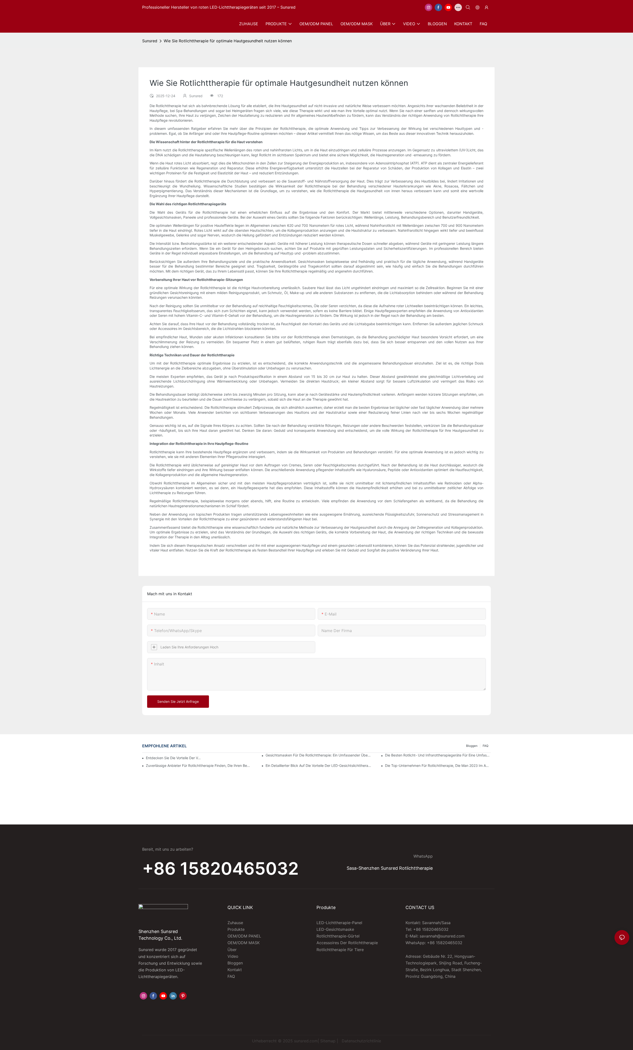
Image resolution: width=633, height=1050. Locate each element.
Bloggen (471, 746)
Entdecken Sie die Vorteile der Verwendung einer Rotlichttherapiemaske (174, 758)
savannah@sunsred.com (442, 936)
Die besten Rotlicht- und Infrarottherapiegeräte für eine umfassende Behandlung (438, 755)
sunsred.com (306, 1040)
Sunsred (149, 40)
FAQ (485, 746)
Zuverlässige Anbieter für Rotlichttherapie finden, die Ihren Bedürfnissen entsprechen (199, 765)
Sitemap (328, 1040)
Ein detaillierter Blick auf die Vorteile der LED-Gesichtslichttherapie (318, 765)
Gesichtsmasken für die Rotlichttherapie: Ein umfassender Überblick (318, 755)
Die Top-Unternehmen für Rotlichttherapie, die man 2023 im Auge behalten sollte (438, 765)
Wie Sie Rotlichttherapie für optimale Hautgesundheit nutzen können (228, 40)
